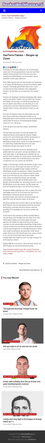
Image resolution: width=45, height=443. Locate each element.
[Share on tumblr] (15, 67)
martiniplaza (29, 251)
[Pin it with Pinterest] (10, 67)
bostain (16, 249)
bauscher (10, 249)
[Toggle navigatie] (4, 10)
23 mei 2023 (7, 424)
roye (39, 251)
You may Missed (11, 278)
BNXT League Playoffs (11, 341)
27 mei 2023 (7, 387)
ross (35, 251)
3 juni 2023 (6, 349)
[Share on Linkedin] (13, 67)
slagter (10, 253)
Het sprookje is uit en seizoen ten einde (20, 346)
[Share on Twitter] (6, 67)
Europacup (35, 249)
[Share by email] (17, 67)
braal (21, 249)
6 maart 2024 (7, 314)
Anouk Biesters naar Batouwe (29, 270)
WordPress (32, 439)
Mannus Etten (17, 62)
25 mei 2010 (7, 62)
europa (28, 249)
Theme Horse (26, 437)
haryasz (9, 251)
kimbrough (16, 251)
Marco (23, 251)
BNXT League (8, 304)
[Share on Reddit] (8, 67)
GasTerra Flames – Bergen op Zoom (17, 263)
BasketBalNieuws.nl (27, 434)
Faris (4, 251)
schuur (5, 253)
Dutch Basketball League (13, 51)
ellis (24, 249)
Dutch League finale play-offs (25, 376)
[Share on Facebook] (4, 67)
